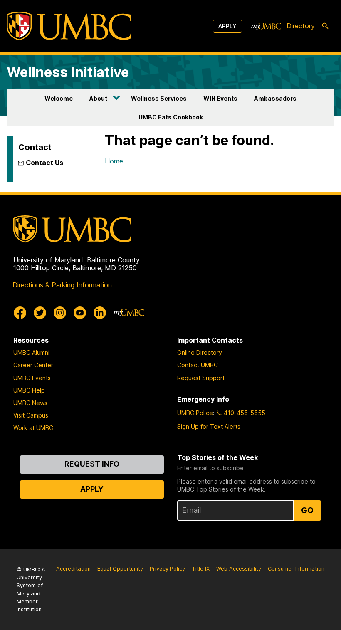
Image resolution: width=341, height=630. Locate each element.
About (98, 98)
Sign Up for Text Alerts (208, 426)
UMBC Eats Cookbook (170, 117)
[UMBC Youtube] (80, 313)
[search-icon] (325, 26)
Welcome (58, 98)
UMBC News (30, 402)
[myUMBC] (266, 26)
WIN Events (220, 98)
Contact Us (44, 162)
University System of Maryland (30, 585)
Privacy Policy (167, 569)
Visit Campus (30, 415)
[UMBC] (69, 26)
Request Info (91, 464)
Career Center (33, 364)
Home (114, 161)
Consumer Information (296, 569)
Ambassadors (275, 98)
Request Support (201, 377)
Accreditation (73, 569)
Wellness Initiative (68, 72)
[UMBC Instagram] (60, 313)
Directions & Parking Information (62, 285)
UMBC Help (29, 390)
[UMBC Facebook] (20, 313)
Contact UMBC (197, 364)
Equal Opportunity (120, 569)
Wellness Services (159, 98)
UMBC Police (195, 412)
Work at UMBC (33, 427)
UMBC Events (32, 377)
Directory (300, 26)
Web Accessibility (238, 569)
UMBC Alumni (31, 352)
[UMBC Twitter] (40, 313)
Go (307, 510)
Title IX (201, 569)
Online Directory (199, 352)
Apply (227, 26)
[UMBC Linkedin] (100, 313)
